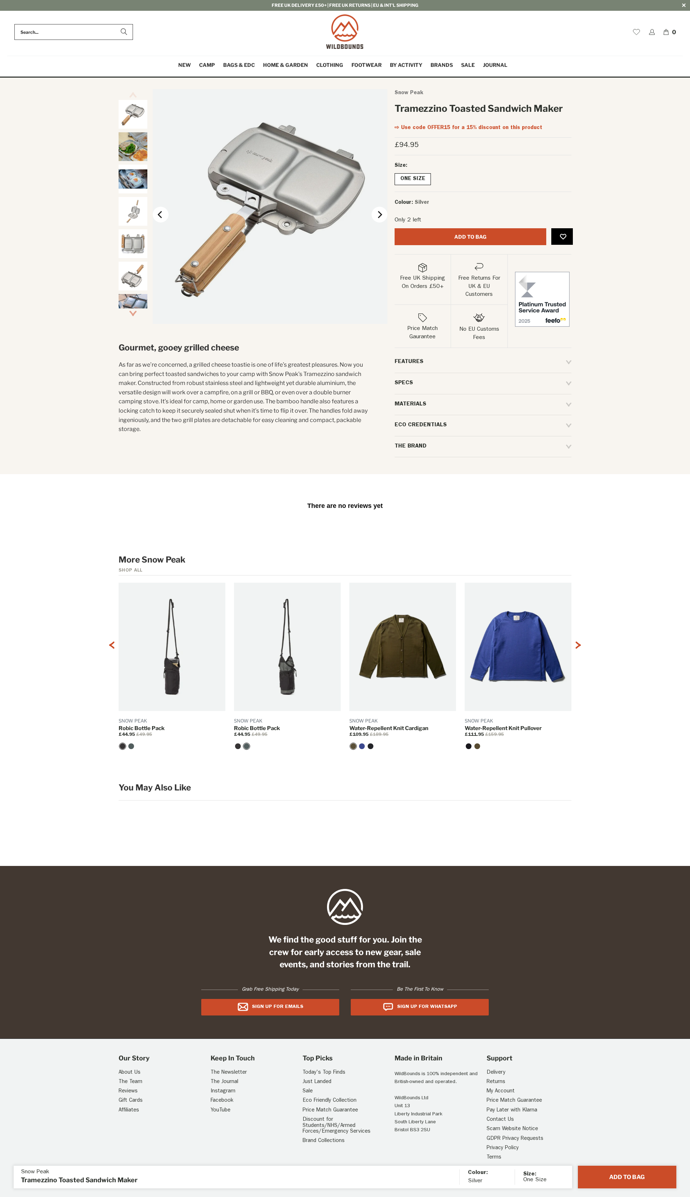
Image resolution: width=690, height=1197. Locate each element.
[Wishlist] (636, 32)
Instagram (223, 1091)
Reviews (128, 1091)
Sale (308, 1091)
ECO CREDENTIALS (421, 425)
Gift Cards (131, 1101)
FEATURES (409, 362)
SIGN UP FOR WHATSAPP (427, 1006)
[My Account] (652, 32)
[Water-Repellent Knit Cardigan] (353, 746)
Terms (494, 1157)
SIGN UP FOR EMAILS (277, 1006)
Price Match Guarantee (330, 1110)
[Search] (124, 32)
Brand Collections (324, 1141)
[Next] (379, 215)
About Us (130, 1073)
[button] (207, 65)
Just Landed (317, 1082)
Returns (496, 1082)
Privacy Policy (503, 1148)
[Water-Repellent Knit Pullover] (469, 746)
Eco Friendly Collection (329, 1101)
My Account (501, 1091)
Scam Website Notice (512, 1129)
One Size (412, 179)
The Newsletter (229, 1073)
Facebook (222, 1101)
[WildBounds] (345, 32)
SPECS (404, 383)
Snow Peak (409, 93)
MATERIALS (410, 404)
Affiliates (129, 1110)
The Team (130, 1082)
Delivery (496, 1073)
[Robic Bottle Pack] (122, 746)
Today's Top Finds (324, 1073)
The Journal (224, 1082)
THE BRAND (411, 446)
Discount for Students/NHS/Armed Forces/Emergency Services (337, 1125)
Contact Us (500, 1120)
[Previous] (161, 215)
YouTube (220, 1110)
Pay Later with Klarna (512, 1110)
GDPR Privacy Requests (515, 1139)
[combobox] (73, 32)
